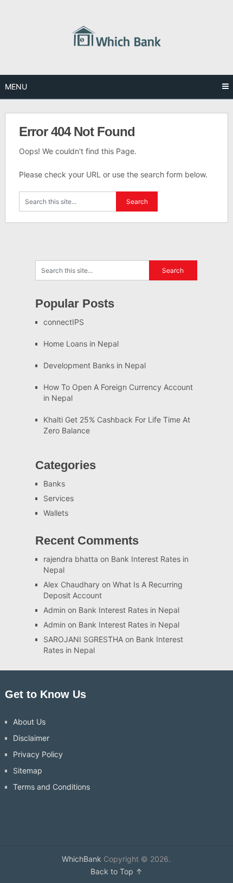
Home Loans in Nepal (81, 343)
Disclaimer (31, 738)
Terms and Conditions (51, 786)
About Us (29, 721)
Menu (16, 86)
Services (58, 498)
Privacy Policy (38, 754)
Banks (54, 483)
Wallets (55, 512)
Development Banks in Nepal (94, 365)
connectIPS (63, 322)
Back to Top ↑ (116, 871)
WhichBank (81, 858)
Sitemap (27, 770)
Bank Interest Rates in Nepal (129, 610)
